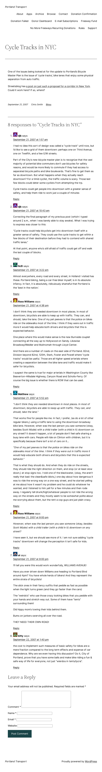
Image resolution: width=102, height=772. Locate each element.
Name (12, 713)
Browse (51, 14)
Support (92, 28)
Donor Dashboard (42, 21)
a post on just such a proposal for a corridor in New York (58, 86)
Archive (39, 14)
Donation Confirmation (84, 14)
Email (12, 719)
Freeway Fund (89, 21)
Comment (14, 706)
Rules (82, 28)
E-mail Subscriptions (66, 21)
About (19, 14)
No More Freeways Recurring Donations (52, 28)
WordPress (91, 761)
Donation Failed (19, 21)
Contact (63, 14)
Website (12, 725)
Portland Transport (16, 6)
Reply (16, 199)
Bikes (48, 104)
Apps (29, 14)
